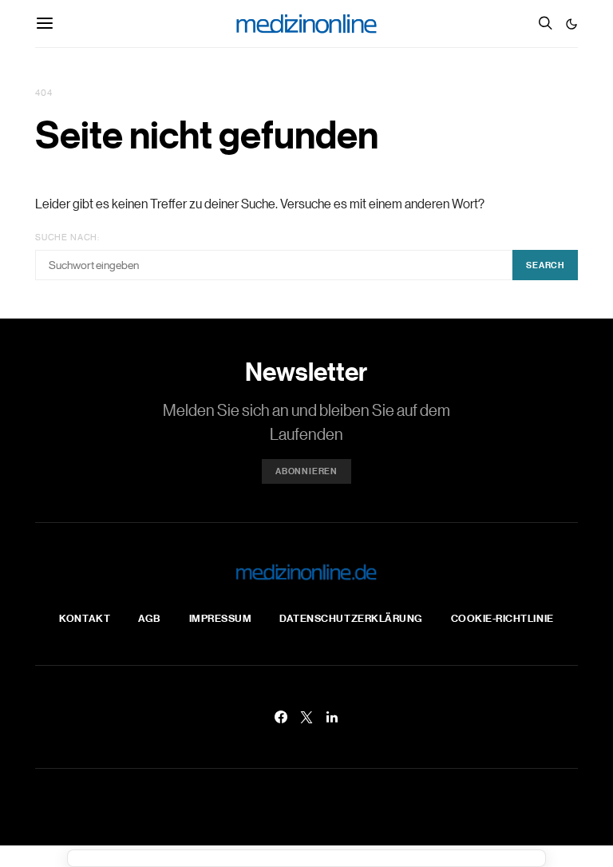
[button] (571, 24)
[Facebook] (281, 717)
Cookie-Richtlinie (502, 618)
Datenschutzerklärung (350, 618)
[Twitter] (306, 717)
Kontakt (84, 618)
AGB (149, 618)
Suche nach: (67, 237)
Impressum (220, 618)
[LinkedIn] (332, 717)
